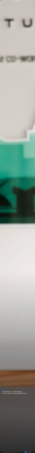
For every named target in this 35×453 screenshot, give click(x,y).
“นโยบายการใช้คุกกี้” (5, 452)
